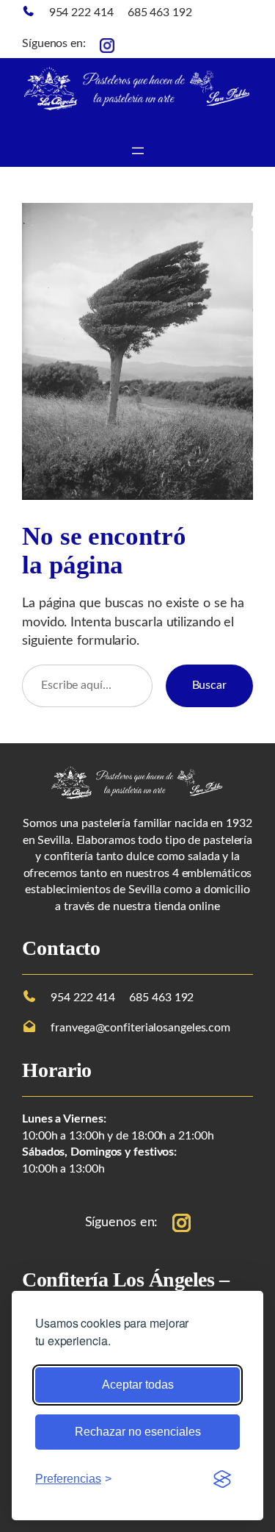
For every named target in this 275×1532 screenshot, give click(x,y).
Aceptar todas (138, 1384)
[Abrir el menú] (138, 151)
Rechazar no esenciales (138, 1431)
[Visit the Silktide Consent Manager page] (222, 1479)
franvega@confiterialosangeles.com (140, 1028)
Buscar (209, 685)
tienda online (187, 906)
